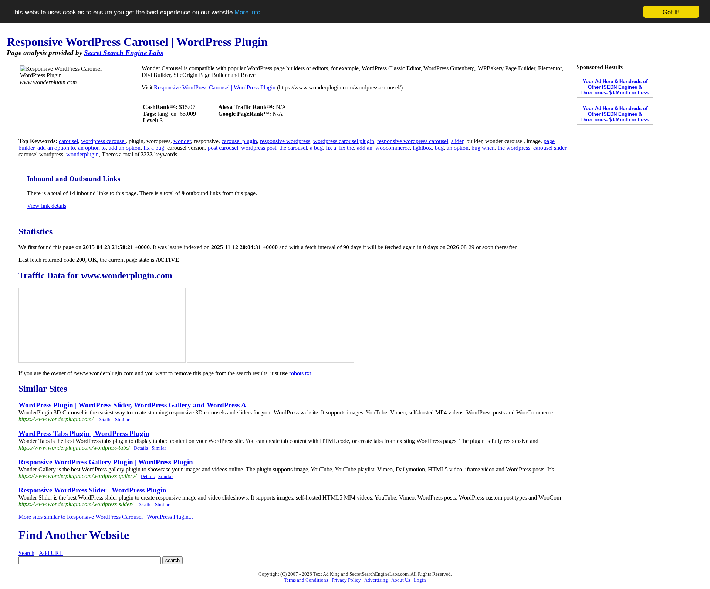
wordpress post (258, 148)
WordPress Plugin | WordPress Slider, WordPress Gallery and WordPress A (132, 405)
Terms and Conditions (306, 580)
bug (439, 148)
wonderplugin (82, 154)
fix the (346, 148)
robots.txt (300, 373)
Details (104, 419)
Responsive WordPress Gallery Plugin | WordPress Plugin (105, 462)
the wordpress (514, 148)
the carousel (293, 148)
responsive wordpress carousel (412, 141)
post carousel (223, 148)
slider (457, 141)
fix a (331, 148)
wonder (182, 141)
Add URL (51, 553)
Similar (122, 419)
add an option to (56, 148)
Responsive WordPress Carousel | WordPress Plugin (214, 87)
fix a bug (153, 148)
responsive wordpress (285, 141)
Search (26, 553)
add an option (125, 148)
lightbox (422, 148)
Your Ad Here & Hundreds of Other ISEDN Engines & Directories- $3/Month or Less (615, 87)
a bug (316, 148)
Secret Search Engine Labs (123, 53)
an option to (92, 148)
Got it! (671, 11)
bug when (483, 148)
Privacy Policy (346, 580)
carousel (68, 141)
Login (420, 580)
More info (247, 12)
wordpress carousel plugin (343, 141)
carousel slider (549, 148)
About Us (400, 580)
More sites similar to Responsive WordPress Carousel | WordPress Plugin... (105, 517)
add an (364, 148)
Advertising (376, 580)
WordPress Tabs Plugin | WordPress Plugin (83, 433)
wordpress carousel (103, 141)
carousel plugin (239, 141)
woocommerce (392, 148)
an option (458, 148)
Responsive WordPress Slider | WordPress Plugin (92, 490)
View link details (46, 206)
